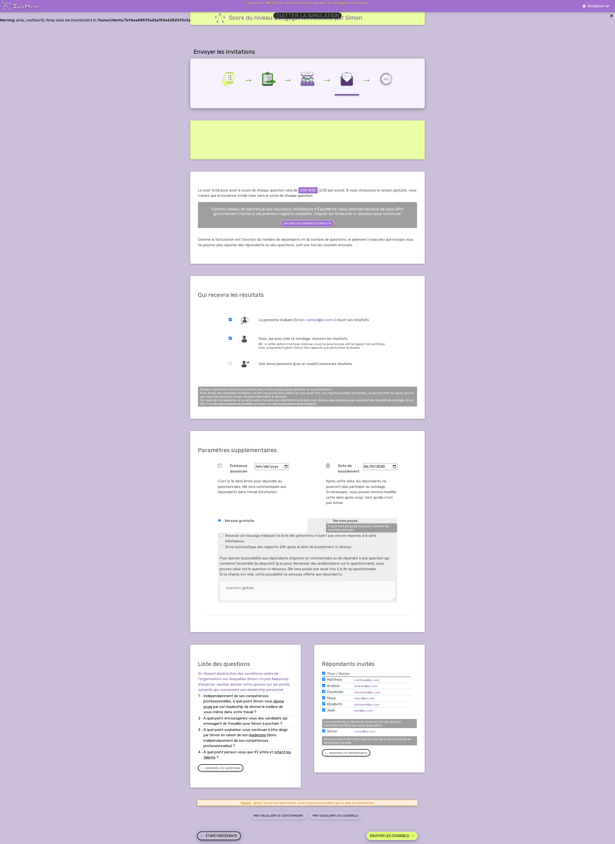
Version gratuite (239, 521)
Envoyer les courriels (389, 836)
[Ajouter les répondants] (307, 78)
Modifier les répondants (348, 753)
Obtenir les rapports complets (307, 223)
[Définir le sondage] (228, 78)
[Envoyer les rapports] (386, 78)
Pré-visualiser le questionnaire (278, 815)
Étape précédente (221, 836)
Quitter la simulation (307, 15)
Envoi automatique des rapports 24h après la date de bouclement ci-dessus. (288, 547)
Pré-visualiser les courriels (335, 815)
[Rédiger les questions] (268, 78)
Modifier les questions (222, 768)
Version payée (345, 521)
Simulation (595, 6)
